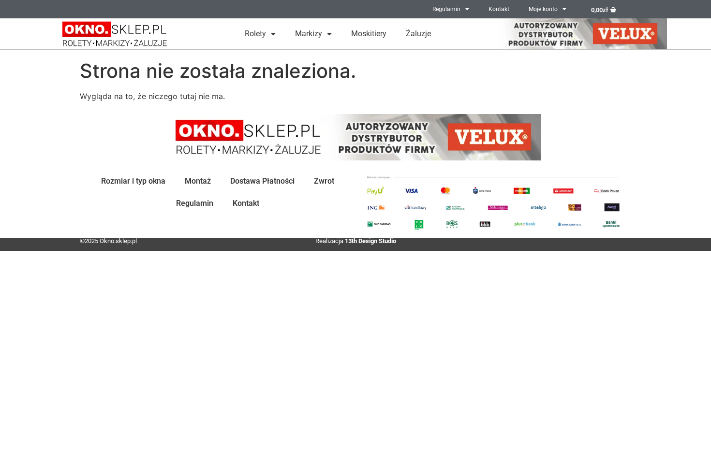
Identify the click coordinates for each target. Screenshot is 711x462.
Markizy (308, 33)
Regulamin (446, 9)
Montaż (198, 181)
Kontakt (499, 9)
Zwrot (324, 181)
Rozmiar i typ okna (133, 181)
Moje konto (543, 9)
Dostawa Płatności (262, 181)
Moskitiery (368, 33)
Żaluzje (418, 33)
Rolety (255, 33)
